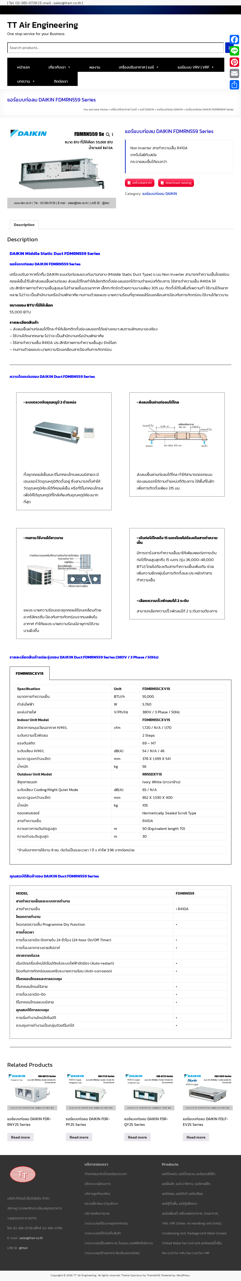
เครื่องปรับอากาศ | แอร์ (136, 67)
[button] (108, 134)
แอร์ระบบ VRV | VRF (193, 67)
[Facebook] (234, 39)
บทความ (23, 81)
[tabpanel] (121, 772)
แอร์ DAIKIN (147, 109)
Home (104, 109)
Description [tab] (24, 224)
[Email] (234, 73)
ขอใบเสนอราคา (142, 182)
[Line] (234, 51)
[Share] (234, 84)
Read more (20, 1137)
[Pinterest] (234, 62)
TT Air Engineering (42, 24)
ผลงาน (94, 67)
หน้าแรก (23, 67)
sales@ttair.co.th (31, 1238)
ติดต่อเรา (61, 81)
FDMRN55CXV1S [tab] (30, 673)
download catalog (178, 182)
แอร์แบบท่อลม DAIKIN (170, 109)
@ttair (23, 1247)
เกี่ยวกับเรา (57, 67)
